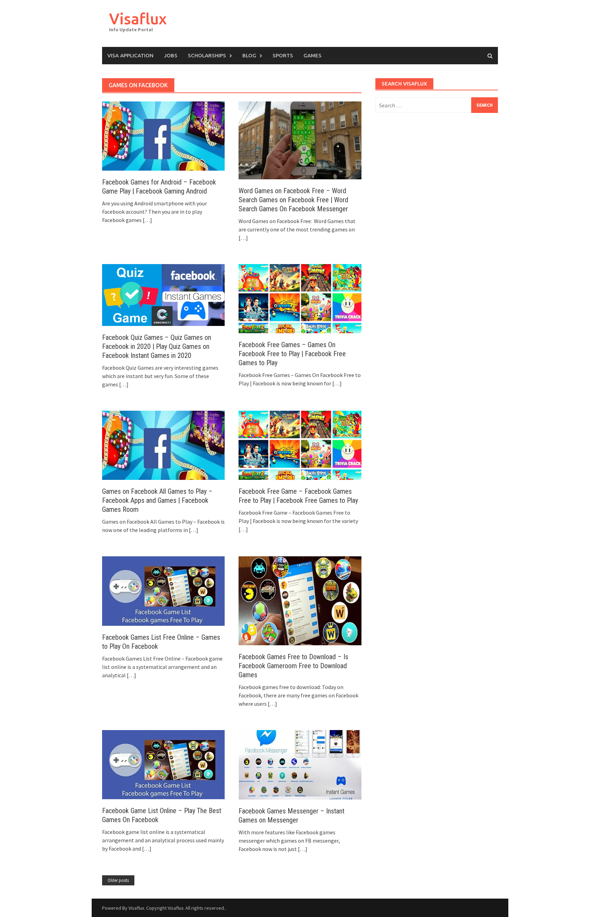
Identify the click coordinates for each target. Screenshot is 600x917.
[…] (147, 219)
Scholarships (207, 55)
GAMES (312, 55)
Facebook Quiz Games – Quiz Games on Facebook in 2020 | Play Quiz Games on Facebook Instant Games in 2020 (156, 346)
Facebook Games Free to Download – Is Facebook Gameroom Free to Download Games (293, 666)
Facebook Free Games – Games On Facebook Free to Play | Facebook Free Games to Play (292, 354)
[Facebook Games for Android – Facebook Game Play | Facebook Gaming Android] (163, 135)
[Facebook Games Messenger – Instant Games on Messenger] (300, 764)
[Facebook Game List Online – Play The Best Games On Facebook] (163, 763)
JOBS (170, 55)
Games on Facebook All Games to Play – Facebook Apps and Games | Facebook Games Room (157, 500)
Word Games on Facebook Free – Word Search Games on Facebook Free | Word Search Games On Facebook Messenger (293, 200)
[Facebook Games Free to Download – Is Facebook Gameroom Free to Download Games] (300, 600)
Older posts (118, 880)
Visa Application (130, 55)
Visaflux (138, 18)
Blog (249, 55)
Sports (283, 55)
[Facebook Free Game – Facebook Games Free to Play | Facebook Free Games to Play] (300, 444)
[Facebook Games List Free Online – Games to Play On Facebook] (163, 590)
